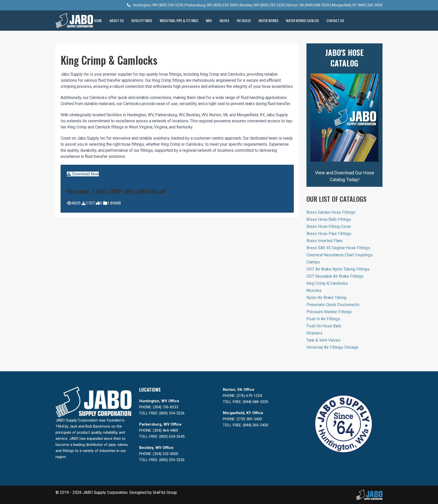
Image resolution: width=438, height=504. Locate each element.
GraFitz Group (165, 492)
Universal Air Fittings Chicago (332, 347)
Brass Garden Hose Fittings (330, 212)
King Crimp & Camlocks (327, 283)
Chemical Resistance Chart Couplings (339, 255)
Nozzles (314, 290)
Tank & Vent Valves (323, 340)
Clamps (313, 262)
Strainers (314, 333)
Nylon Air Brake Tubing (326, 297)
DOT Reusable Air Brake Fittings (334, 276)
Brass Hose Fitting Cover (328, 226)
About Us (117, 20)
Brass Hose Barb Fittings (328, 219)
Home (98, 20)
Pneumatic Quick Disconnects (332, 304)
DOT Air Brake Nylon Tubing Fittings (338, 269)
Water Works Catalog (302, 20)
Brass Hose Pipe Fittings (328, 233)
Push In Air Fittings (323, 318)
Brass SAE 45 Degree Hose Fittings (338, 247)
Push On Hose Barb (323, 326)
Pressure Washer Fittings (329, 311)
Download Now (85, 174)
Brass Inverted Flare (324, 240)
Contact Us (335, 20)
